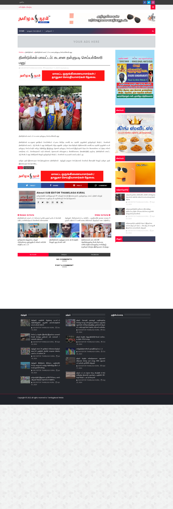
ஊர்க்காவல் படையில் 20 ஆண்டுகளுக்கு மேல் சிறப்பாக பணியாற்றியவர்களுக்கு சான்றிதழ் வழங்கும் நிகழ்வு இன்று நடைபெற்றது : (95, 243)
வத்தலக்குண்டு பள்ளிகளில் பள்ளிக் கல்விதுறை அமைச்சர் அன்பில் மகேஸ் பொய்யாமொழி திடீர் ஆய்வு (140, 197)
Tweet (32, 186)
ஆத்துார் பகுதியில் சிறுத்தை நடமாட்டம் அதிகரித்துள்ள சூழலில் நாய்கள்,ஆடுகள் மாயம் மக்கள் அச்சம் (45, 322)
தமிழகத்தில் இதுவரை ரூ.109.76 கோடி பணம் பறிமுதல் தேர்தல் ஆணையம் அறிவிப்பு (45, 378)
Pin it (79, 186)
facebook (95, 255)
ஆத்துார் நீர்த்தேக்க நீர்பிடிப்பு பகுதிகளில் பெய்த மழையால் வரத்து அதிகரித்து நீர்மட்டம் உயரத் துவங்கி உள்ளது (45, 365)
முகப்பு (22, 2)
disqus (63, 255)
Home (21, 31)
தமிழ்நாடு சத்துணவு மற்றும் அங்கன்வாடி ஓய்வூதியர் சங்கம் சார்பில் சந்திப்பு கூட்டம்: (32, 242)
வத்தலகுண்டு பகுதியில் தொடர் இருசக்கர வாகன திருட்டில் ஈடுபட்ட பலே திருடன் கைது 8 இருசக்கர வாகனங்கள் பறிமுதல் (140, 225)
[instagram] (153, 2)
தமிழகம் (49, 31)
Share (55, 186)
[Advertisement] (70, 421)
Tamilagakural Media (55, 397)
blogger (33, 255)
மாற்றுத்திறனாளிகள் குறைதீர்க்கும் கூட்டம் (89, 349)
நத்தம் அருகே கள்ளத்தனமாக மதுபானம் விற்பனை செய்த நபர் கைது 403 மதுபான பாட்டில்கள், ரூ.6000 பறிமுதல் (90, 360)
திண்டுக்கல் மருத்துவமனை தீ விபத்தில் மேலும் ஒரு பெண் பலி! (63, 241)
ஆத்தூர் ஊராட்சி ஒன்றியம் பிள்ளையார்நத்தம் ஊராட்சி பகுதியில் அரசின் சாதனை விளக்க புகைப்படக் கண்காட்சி (45, 351)
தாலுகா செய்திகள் (34, 31)
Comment (103, 186)
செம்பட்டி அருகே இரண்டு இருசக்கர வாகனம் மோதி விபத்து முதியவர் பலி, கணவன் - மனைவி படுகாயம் (45, 336)
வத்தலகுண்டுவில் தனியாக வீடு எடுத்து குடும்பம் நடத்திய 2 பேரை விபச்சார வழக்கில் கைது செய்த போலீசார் (140, 211)
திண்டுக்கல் (29, 52)
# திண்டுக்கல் (28, 168)
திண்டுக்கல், (65, 68)
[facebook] (145, 2)
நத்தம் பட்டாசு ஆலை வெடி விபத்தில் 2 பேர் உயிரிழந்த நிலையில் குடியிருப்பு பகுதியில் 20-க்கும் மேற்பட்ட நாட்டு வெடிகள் (90, 375)
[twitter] (149, 2)
